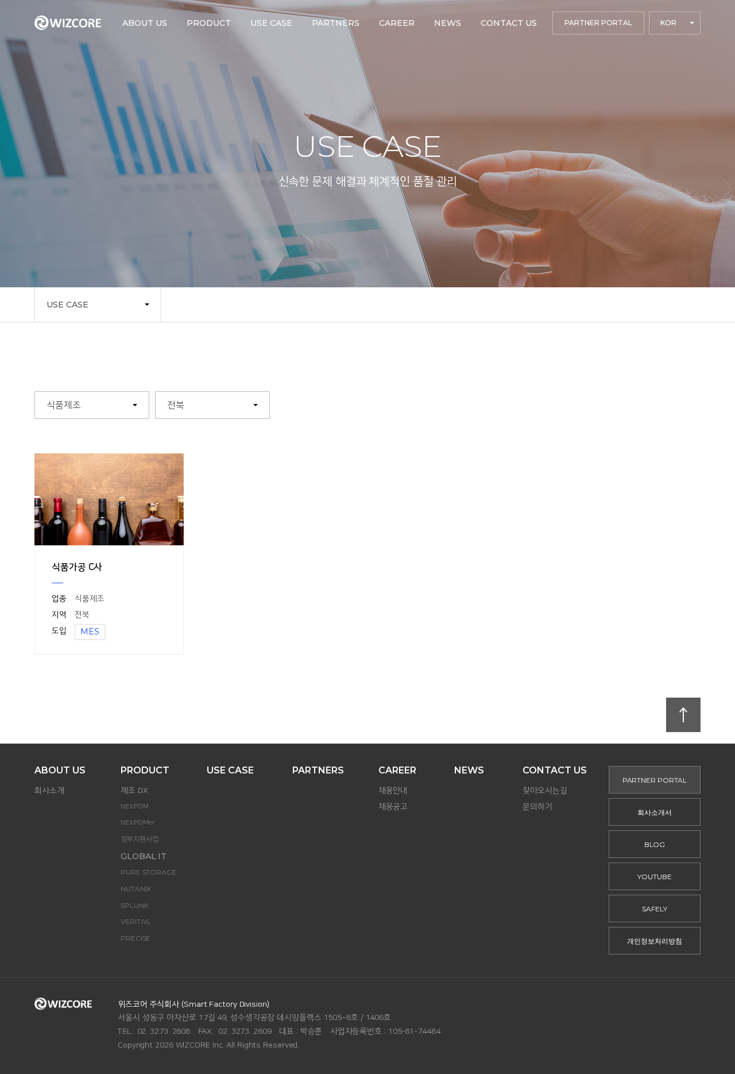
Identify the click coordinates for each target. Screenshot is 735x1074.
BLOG (655, 844)
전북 (175, 405)
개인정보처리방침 (654, 941)
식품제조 (64, 405)
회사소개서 (654, 812)
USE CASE (67, 304)
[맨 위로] (683, 715)
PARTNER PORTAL (598, 22)
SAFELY (654, 908)
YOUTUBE (654, 876)
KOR (668, 22)
